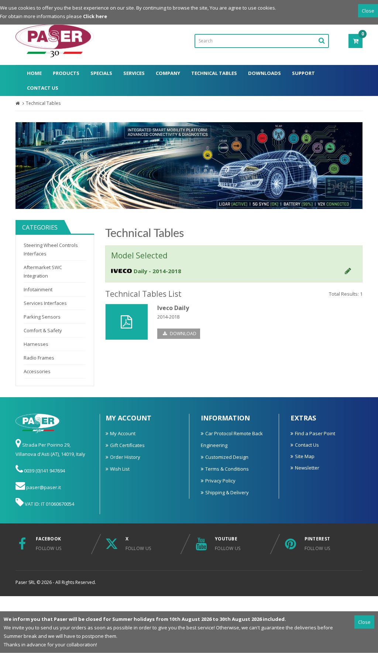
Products (66, 73)
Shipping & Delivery (227, 492)
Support (303, 73)
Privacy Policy (220, 480)
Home (34, 73)
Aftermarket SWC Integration (43, 271)
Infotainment (38, 289)
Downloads (264, 73)
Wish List (120, 468)
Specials (101, 73)
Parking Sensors (42, 316)
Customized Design (226, 457)
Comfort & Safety (43, 330)
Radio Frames (39, 357)
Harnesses (36, 344)
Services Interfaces (45, 303)
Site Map (305, 456)
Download (182, 333)
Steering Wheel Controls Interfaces (51, 249)
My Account (122, 433)
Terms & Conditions (227, 468)
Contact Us (42, 88)
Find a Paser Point (315, 433)
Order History (125, 457)
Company (168, 73)
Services (134, 73)
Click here (95, 16)
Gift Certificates (127, 445)
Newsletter (307, 467)
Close (368, 10)
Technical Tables (214, 73)
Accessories (37, 371)
